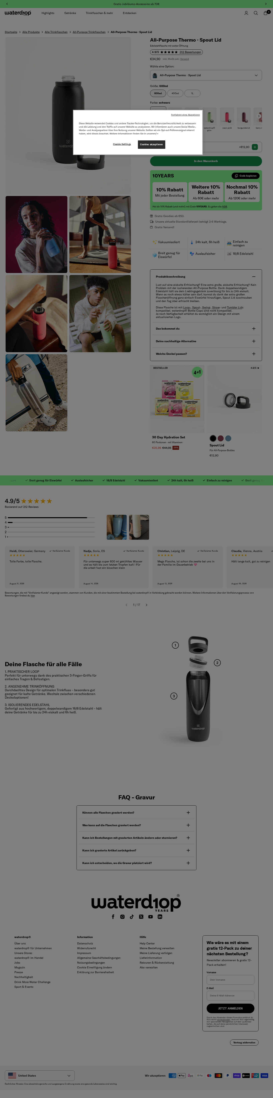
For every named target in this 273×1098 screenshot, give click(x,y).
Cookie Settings (122, 144)
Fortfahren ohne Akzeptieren (185, 114)
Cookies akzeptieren (151, 144)
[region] (138, 132)
